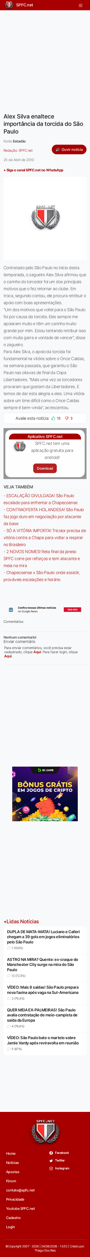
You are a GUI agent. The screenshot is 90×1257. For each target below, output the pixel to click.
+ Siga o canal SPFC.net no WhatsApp (33, 170)
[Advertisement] (45, 59)
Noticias (12, 1162)
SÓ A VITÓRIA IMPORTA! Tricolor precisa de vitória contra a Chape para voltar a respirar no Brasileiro (44, 537)
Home (11, 1153)
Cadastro (13, 1217)
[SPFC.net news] (45, 609)
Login (10, 1227)
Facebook (62, 1153)
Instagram (62, 1168)
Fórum (11, 1181)
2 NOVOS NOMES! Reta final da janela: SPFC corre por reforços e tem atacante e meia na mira (41, 558)
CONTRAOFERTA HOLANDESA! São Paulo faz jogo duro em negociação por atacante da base (43, 516)
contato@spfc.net (20, 1190)
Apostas (12, 1172)
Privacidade (15, 1199)
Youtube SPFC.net (20, 1208)
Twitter (60, 1160)
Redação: (18, 150)
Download (45, 468)
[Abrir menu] (81, 5)
